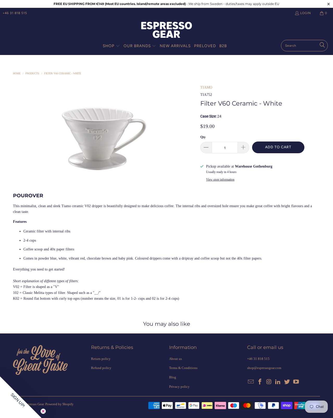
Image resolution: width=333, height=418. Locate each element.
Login (305, 13)
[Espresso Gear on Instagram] (269, 382)
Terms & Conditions (183, 368)
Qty (203, 137)
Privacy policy (179, 387)
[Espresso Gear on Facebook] (260, 382)
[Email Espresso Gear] (251, 382)
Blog (172, 377)
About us (175, 359)
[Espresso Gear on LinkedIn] (278, 382)
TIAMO (206, 87)
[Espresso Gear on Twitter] (287, 382)
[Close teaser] (43, 411)
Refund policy (101, 368)
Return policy (101, 359)
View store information (220, 179)
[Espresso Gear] (166, 30)
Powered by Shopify (59, 404)
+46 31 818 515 (15, 13)
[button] (111, 46)
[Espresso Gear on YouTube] (296, 382)
